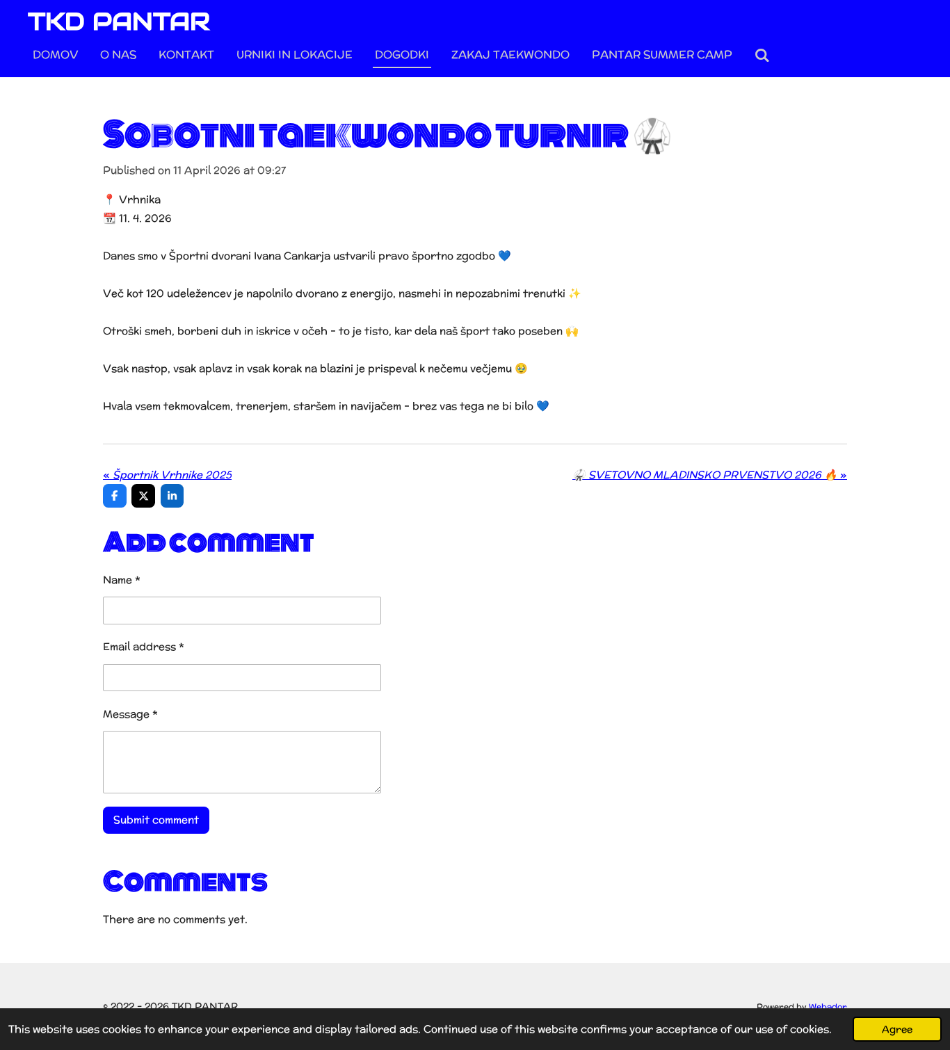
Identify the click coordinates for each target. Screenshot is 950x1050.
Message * (130, 713)
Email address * (143, 646)
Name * (121, 579)
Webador (828, 1006)
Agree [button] (897, 1029)
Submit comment (156, 819)
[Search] (762, 55)
